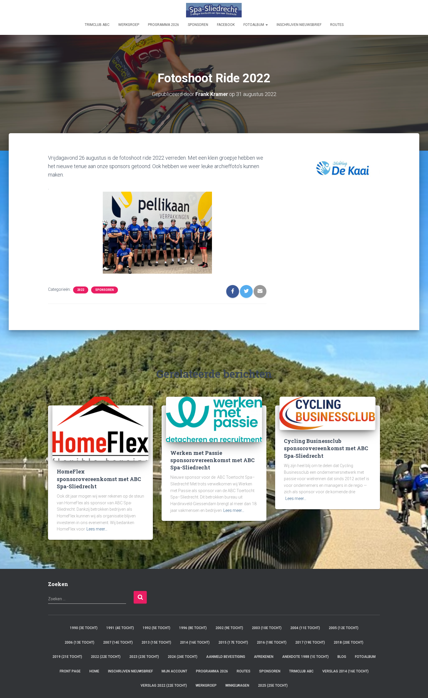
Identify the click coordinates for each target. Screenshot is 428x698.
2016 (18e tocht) (271, 642)
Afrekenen (263, 657)
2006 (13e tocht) (79, 642)
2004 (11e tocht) (305, 628)
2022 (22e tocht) (106, 657)
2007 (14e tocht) (118, 642)
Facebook (226, 25)
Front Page (70, 671)
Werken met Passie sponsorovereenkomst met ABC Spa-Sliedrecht (212, 460)
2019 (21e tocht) (67, 657)
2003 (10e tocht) (267, 628)
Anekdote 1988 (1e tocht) (305, 657)
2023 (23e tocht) (144, 657)
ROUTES (337, 25)
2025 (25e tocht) (273, 685)
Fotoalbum (254, 25)
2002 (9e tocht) (229, 628)
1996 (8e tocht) (193, 628)
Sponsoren (104, 289)
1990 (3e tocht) (84, 628)
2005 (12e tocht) (343, 628)
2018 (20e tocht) (348, 642)
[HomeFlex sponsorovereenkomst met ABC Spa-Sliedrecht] (100, 428)
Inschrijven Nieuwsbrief (299, 25)
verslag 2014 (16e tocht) (345, 671)
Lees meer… (96, 529)
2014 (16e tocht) (195, 642)
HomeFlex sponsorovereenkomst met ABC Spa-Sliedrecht (99, 478)
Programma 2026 (163, 25)
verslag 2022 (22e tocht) (164, 685)
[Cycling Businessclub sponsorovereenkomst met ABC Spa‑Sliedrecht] (328, 413)
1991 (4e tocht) (120, 628)
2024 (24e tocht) (182, 657)
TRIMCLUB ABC (97, 25)
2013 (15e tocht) (156, 642)
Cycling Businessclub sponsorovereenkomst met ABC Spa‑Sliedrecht (326, 448)
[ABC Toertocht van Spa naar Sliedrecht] (214, 10)
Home (94, 671)
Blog (341, 657)
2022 (80, 289)
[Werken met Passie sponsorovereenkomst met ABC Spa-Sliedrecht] (214, 419)
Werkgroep (128, 25)
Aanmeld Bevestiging (225, 657)
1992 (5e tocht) (156, 628)
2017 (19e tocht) (310, 642)
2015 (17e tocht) (233, 642)
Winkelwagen (237, 685)
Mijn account (174, 671)
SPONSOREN (198, 25)
